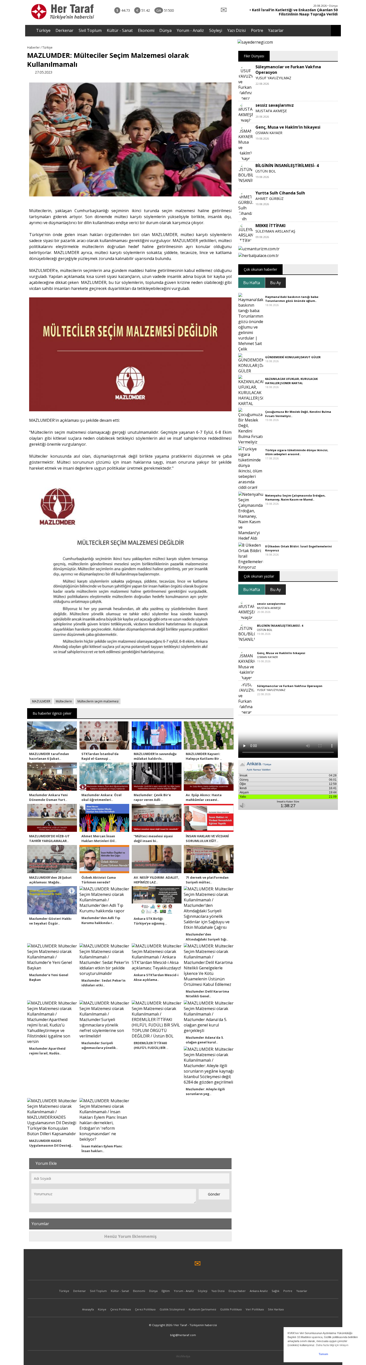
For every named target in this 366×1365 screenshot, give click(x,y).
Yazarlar (276, 30)
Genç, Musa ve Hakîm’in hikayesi (287, 127)
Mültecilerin (64, 701)
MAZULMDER (41, 701)
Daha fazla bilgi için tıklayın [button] (332, 1345)
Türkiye (43, 30)
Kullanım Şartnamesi (202, 1309)
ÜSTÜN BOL (265, 171)
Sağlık (275, 1291)
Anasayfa (88, 1309)
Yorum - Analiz (190, 30)
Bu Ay (275, 282)
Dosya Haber (237, 1291)
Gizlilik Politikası (231, 1309)
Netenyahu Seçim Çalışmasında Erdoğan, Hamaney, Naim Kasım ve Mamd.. (295, 498)
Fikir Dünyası (254, 56)
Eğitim (166, 1291)
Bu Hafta (251, 282)
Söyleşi (215, 30)
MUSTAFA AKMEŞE (271, 110)
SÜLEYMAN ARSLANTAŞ (275, 231)
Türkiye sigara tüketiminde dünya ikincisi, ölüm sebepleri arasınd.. (296, 452)
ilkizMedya (183, 1356)
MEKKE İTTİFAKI (270, 225)
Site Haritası (276, 1309)
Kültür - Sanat (120, 30)
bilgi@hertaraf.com (183, 1335)
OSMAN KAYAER (268, 132)
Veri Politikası (255, 1309)
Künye (102, 1309)
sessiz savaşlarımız (274, 105)
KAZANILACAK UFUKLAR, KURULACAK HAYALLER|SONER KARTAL (291, 381)
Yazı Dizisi (236, 30)
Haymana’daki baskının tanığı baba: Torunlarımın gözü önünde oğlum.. (292, 299)
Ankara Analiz (259, 1291)
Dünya (165, 30)
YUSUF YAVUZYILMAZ (273, 78)
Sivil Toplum (90, 30)
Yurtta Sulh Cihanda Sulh (280, 193)
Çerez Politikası (120, 1309)
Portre (257, 30)
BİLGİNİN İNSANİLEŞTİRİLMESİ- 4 (287, 165)
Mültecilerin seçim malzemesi (98, 701)
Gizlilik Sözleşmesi (172, 1309)
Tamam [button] (323, 1354)
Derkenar (64, 30)
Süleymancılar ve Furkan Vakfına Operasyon (289, 686)
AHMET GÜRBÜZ (269, 198)
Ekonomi (146, 30)
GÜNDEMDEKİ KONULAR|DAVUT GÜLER (293, 357)
